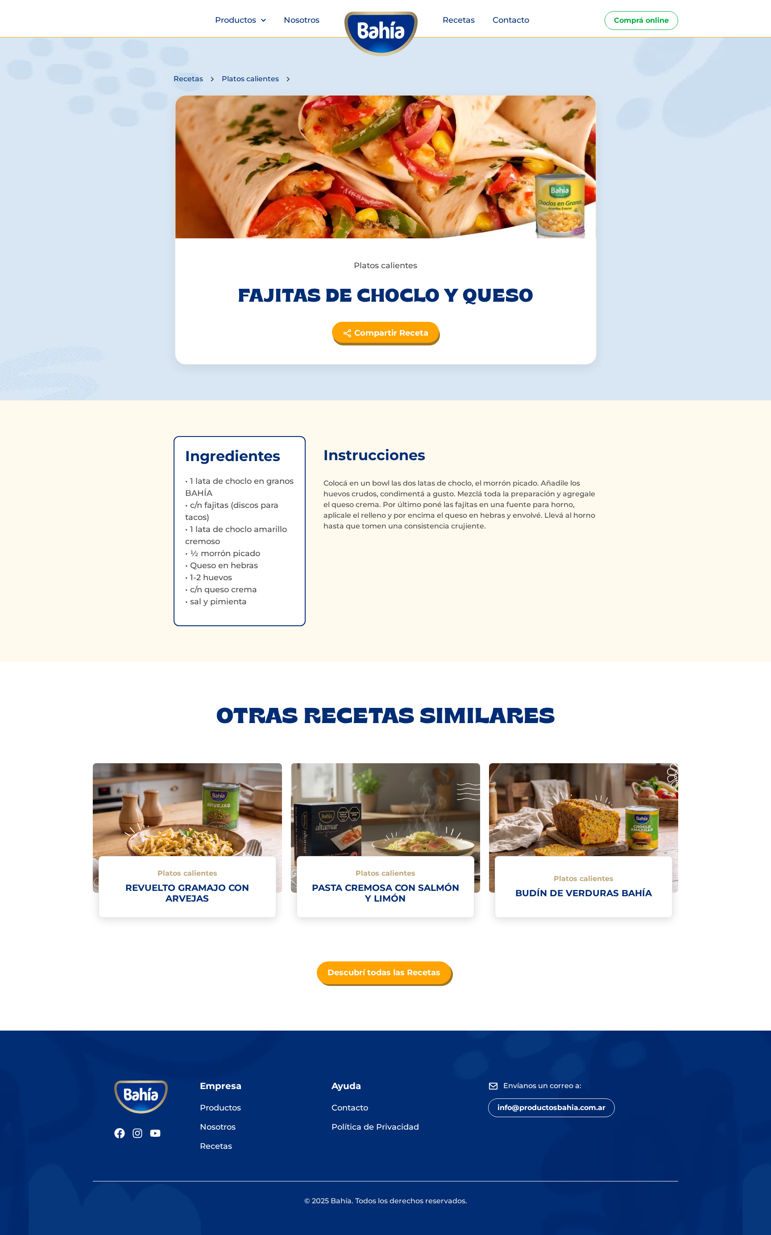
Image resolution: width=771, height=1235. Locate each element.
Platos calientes (250, 79)
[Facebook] (119, 1133)
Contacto (511, 20)
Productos (235, 20)
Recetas (459, 20)
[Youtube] (155, 1133)
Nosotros (301, 20)
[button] (551, 1107)
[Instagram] (137, 1133)
